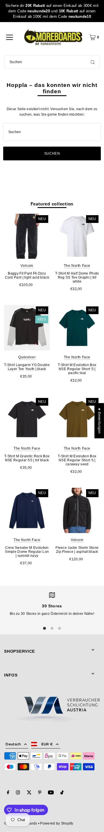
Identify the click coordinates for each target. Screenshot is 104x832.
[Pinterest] (39, 793)
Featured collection (52, 203)
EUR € (47, 744)
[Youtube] (51, 793)
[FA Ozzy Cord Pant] (27, 236)
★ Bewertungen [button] (99, 421)
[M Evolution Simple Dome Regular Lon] (27, 510)
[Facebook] (8, 793)
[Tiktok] (62, 793)
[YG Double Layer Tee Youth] (27, 327)
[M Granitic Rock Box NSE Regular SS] (27, 419)
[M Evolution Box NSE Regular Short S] (77, 327)
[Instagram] (18, 793)
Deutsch (13, 744)
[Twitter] (29, 793)
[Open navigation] (9, 37)
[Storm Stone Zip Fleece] (77, 510)
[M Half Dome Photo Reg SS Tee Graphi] (77, 236)
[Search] (93, 62)
